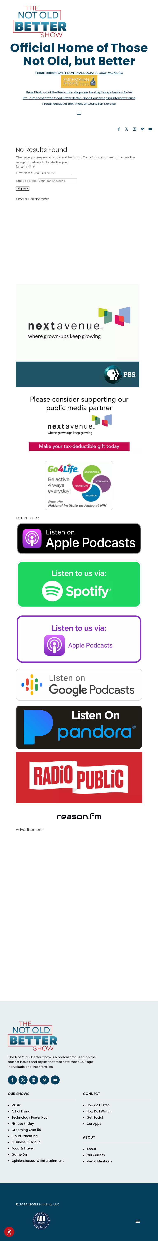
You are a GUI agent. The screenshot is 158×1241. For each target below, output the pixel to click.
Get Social (95, 1117)
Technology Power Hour (30, 1117)
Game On (19, 1154)
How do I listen (98, 1105)
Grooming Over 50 (26, 1130)
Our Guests (96, 1155)
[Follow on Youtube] (150, 129)
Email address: (27, 181)
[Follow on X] (127, 129)
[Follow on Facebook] (119, 129)
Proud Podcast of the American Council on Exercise (79, 103)
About (91, 1149)
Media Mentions (99, 1161)
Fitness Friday (23, 1124)
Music (16, 1105)
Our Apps (94, 1124)
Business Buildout (26, 1142)
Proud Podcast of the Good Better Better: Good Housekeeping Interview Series (79, 98)
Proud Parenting (25, 1136)
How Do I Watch (99, 1111)
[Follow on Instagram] (134, 129)
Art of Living (21, 1111)
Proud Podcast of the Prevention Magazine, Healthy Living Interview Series (79, 92)
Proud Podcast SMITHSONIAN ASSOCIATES (67, 73)
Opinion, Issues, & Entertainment (38, 1161)
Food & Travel (23, 1148)
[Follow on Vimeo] (142, 129)
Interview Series (111, 73)
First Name (24, 173)
